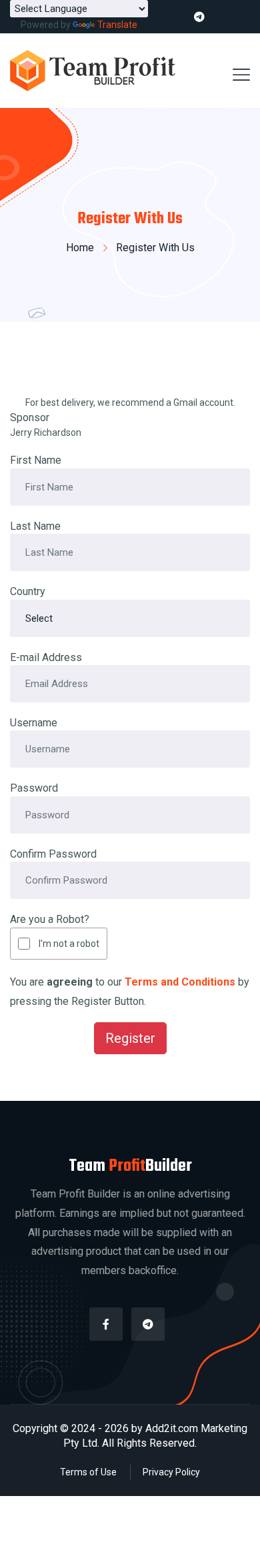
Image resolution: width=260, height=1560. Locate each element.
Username (33, 722)
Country (27, 591)
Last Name (35, 526)
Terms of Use (88, 1472)
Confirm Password (53, 854)
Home (80, 247)
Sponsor (29, 417)
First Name (35, 460)
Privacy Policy (171, 1472)
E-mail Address (46, 657)
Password (34, 788)
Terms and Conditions (180, 982)
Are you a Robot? (49, 919)
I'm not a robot (69, 943)
